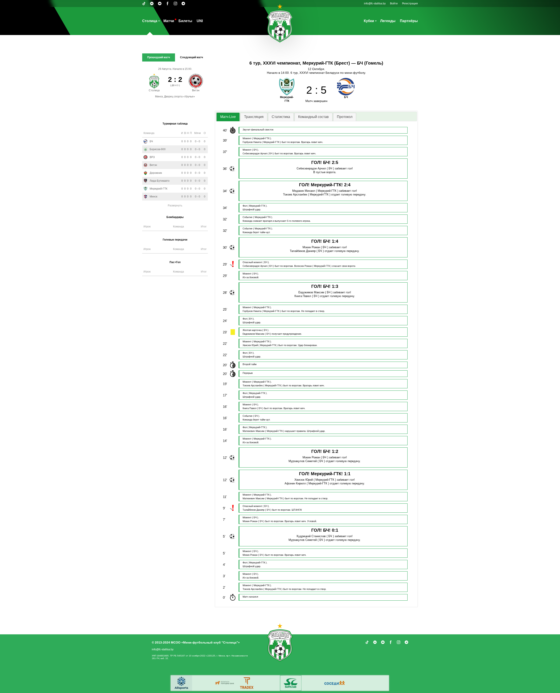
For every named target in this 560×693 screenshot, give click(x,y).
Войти (394, 3)
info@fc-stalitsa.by (375, 3)
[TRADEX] (247, 683)
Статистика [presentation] (281, 117)
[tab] (228, 117)
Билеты (185, 21)
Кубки (369, 21)
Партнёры (409, 21)
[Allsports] (181, 683)
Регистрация (410, 3)
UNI (200, 21)
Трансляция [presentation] (254, 117)
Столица (149, 21)
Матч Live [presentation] (228, 117)
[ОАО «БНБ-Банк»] (225, 683)
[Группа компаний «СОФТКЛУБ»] (290, 683)
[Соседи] (334, 683)
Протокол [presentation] (344, 117)
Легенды (388, 21)
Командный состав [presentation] (313, 117)
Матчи (168, 21)
